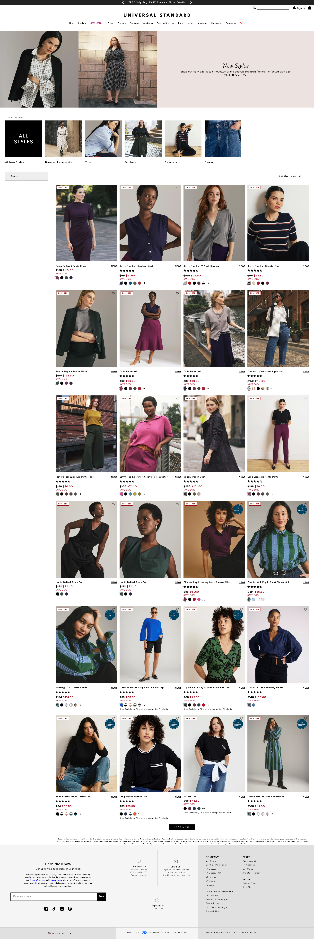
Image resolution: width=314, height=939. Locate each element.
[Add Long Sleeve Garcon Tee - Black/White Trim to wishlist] (177, 718)
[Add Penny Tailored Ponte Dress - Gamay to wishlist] (113, 188)
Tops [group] (88, 162)
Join (101, 896)
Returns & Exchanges (217, 899)
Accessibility (212, 911)
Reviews (210, 884)
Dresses (122, 23)
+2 (207, 283)
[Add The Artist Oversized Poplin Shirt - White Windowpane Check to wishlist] (305, 293)
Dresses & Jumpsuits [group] (58, 162)
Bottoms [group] (131, 162)
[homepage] (157, 15)
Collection (12, 117)
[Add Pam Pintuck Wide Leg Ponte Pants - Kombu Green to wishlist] (113, 398)
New (71, 23)
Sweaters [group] (171, 162)
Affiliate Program (251, 872)
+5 (271, 283)
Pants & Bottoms (165, 23)
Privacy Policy (132, 932)
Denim (111, 23)
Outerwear (231, 23)
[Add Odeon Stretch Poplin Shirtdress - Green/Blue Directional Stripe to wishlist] (305, 718)
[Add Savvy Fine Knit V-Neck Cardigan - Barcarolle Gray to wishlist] (241, 188)
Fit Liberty (211, 868)
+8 (79, 813)
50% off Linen (97, 23)
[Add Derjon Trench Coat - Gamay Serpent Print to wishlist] (241, 398)
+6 (80, 704)
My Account (249, 864)
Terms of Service (37, 880)
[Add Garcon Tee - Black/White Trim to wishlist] (241, 718)
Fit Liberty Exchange (216, 907)
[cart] (309, 7)
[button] (122, 2)
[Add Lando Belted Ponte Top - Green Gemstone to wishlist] (177, 504)
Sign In (300, 8)
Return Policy (212, 903)
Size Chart (248, 887)
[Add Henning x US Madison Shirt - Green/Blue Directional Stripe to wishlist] (113, 609)
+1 (143, 283)
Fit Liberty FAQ (213, 872)
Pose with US (249, 860)
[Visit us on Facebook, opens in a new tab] (46, 909)
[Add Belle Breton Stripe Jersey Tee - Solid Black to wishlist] (113, 718)
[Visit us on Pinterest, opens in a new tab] (70, 909)
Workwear (148, 23)
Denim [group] (209, 162)
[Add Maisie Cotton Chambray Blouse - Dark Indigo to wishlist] (305, 609)
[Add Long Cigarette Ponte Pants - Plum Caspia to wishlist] (305, 398)
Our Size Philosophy (216, 864)
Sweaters (134, 23)
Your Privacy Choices (158, 932)
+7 (143, 704)
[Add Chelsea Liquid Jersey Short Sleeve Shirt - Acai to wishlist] (241, 504)
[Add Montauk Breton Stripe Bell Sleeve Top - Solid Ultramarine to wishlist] (177, 609)
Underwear (216, 23)
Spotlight (82, 23)
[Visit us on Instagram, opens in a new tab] (62, 909)
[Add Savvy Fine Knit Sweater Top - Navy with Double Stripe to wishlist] (305, 188)
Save (242, 23)
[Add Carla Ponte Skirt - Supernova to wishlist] (241, 293)
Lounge (190, 23)
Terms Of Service (180, 932)
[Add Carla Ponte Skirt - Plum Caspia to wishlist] (177, 293)
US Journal (211, 876)
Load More (182, 827)
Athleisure (202, 23)
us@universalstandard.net (176, 869)
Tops (180, 23)
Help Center (212, 895)
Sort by (290, 175)
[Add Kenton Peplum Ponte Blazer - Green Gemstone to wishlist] (113, 293)
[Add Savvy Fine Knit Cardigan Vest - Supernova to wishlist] (177, 188)
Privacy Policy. (56, 880)
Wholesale (211, 880)
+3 (207, 704)
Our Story (211, 860)
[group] (157, 2)
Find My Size (249, 883)
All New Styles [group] (14, 162)
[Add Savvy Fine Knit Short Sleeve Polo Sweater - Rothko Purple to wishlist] (177, 398)
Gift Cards (248, 868)
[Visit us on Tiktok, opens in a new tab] (54, 909)
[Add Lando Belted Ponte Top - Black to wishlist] (113, 504)
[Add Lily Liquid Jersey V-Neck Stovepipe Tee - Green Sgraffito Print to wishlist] (241, 609)
